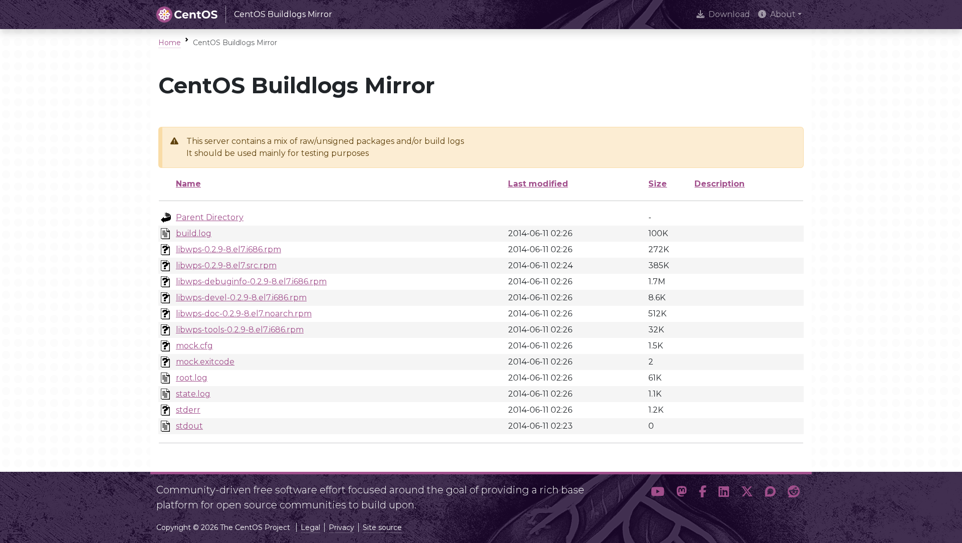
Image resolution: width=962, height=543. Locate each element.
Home (169, 42)
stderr (188, 410)
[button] (657, 493)
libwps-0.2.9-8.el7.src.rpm (226, 265)
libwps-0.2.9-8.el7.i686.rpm (228, 249)
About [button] (783, 14)
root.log (191, 378)
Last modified (538, 184)
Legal (310, 527)
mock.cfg (194, 345)
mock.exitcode (205, 362)
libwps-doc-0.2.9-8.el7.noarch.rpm (244, 313)
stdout (189, 426)
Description (719, 184)
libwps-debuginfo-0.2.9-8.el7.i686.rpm (251, 281)
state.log (193, 394)
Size (657, 184)
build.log (193, 233)
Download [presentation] (729, 14)
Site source (382, 527)
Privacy (341, 527)
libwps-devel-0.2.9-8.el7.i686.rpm (241, 297)
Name (188, 184)
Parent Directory (210, 217)
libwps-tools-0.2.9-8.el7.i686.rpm (240, 329)
